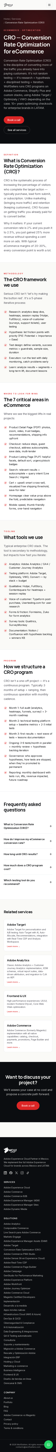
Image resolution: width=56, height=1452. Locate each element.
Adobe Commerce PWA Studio (19, 1254)
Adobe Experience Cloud (17, 1187)
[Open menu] (49, 5)
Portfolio (8, 1402)
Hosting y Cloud (12, 1361)
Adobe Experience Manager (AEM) (22, 1200)
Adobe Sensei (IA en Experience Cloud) (24, 1258)
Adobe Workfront (13, 1284)
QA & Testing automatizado (18, 1335)
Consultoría (9, 1340)
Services (16, 19)
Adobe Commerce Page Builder (20, 1267)
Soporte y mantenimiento (16, 1344)
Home (7, 19)
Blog (6, 1406)
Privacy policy (11, 1423)
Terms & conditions (13, 1428)
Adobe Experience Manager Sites (21, 1204)
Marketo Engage (12, 1236)
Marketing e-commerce (16, 1366)
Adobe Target (11, 1245)
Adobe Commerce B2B (15, 1196)
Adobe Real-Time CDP (15, 1262)
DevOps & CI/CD (12, 1318)
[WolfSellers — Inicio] (8, 5)
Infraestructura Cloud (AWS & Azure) (22, 1314)
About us (8, 1398)
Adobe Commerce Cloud (16, 1292)
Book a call (13, 120)
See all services (17, 130)
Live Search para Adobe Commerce (22, 1232)
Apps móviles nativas (14, 1310)
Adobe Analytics (12, 1224)
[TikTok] (27, 1172)
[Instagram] (22, 1172)
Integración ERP (12, 1357)
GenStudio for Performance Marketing (23, 1275)
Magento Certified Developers (19, 1297)
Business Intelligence (14, 1370)
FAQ (6, 1411)
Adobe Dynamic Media (15, 1209)
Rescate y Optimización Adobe (19, 1353)
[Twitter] (16, 1172)
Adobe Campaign (13, 1271)
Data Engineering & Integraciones (21, 1331)
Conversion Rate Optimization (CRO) (22, 1249)
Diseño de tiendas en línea (17, 1379)
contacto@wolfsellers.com (28, 1447)
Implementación (12, 1301)
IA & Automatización (14, 1327)
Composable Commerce (16, 1228)
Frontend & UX (11, 1374)
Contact (8, 1419)
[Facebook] (10, 1172)
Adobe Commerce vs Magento (19, 1415)
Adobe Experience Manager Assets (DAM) (25, 1241)
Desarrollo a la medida (15, 1305)
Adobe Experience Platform (18, 1279)
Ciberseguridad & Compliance (19, 1323)
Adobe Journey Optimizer (17, 1288)
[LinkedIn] (5, 1172)
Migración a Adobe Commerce (19, 1348)
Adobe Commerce (13, 1192)
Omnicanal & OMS (13, 1383)
